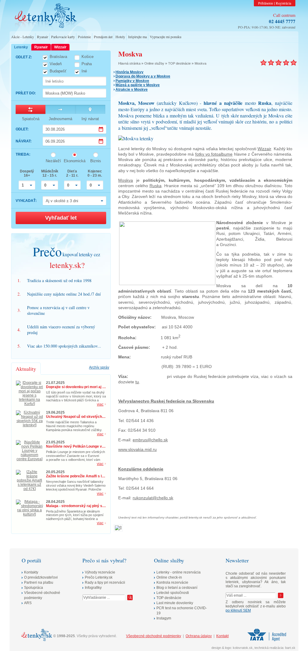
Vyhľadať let (61, 218)
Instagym (163, 618)
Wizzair (264, 148)
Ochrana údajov (199, 636)
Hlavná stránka (129, 63)
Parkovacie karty (63, 36)
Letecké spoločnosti (172, 593)
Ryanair (42, 36)
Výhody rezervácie (100, 572)
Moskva (200, 63)
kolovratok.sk (243, 647)
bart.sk (290, 647)
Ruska (155, 185)
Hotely (120, 36)
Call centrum (284, 15)
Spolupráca (33, 588)
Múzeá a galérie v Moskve (138, 85)
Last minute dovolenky (174, 603)
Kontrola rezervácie (172, 582)
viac (100, 404)
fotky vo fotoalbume (214, 154)
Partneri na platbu (38, 582)
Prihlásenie (265, 3)
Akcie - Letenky (22, 36)
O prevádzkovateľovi (41, 577)
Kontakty (31, 572)
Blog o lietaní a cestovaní (176, 588)
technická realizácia (268, 647)
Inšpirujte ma (137, 36)
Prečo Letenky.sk (98, 577)
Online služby (154, 63)
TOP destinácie (179, 63)
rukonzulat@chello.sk (153, 497)
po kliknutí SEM (238, 610)
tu (137, 381)
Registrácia (283, 3)
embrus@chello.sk (150, 439)
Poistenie (84, 36)
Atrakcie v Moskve (132, 89)
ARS (28, 603)
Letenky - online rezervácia (178, 572)
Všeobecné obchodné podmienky (153, 636)
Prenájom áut (103, 36)
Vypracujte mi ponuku (165, 36)
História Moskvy (129, 72)
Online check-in (169, 577)
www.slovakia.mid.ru (137, 449)
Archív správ (99, 367)
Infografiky (93, 588)
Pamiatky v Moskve (132, 81)
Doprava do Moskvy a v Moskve (143, 76)
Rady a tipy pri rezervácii (105, 582)
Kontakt (222, 636)
